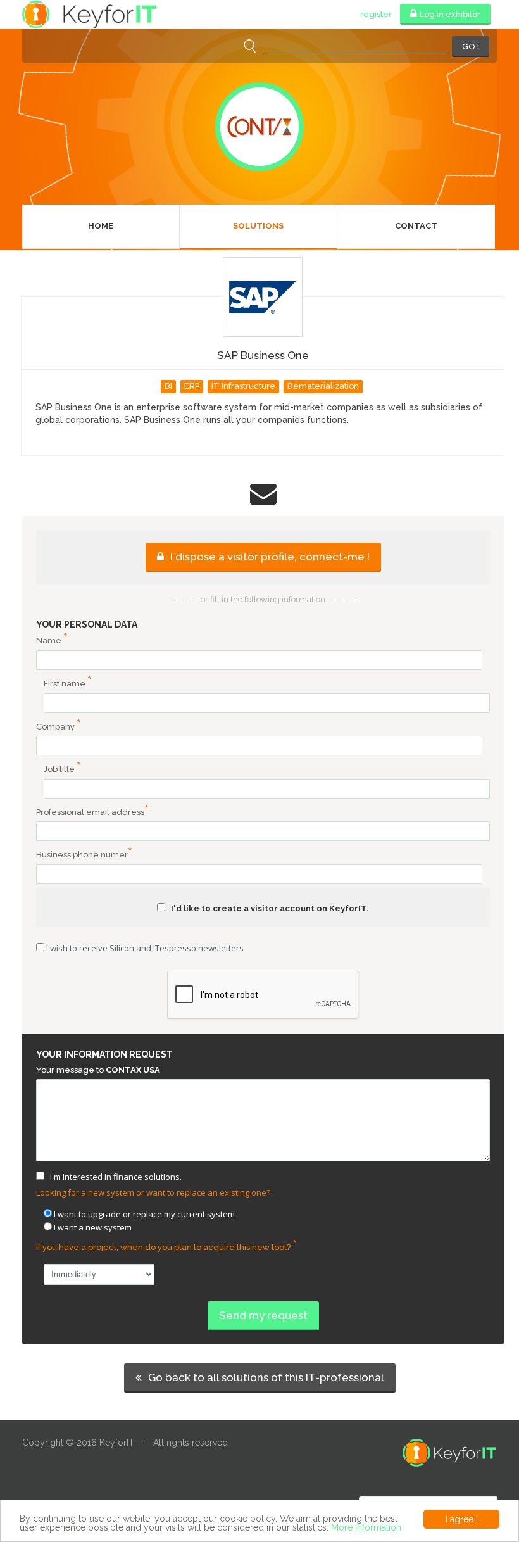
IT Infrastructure (243, 386)
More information (366, 1527)
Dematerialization (323, 386)
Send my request (263, 1315)
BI (168, 386)
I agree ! (462, 1519)
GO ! (470, 46)
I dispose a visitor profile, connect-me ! (269, 556)
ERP (191, 386)
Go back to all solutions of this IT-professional (265, 1377)
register (376, 14)
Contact (416, 226)
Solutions (258, 226)
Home (100, 226)
